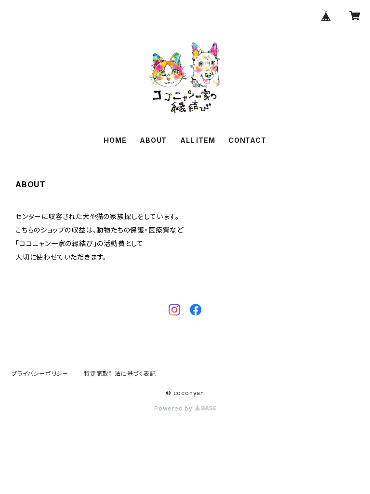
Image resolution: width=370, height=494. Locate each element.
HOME (115, 140)
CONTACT (247, 140)
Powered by (174, 408)
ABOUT (153, 140)
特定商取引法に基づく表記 (120, 373)
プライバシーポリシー (40, 373)
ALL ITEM (197, 140)
